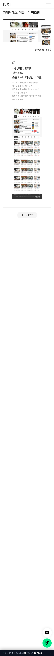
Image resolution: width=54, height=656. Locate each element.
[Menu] (48, 4)
